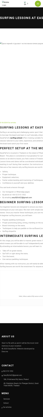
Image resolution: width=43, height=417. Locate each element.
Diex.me (5, 351)
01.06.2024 (3, 122)
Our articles (12, 122)
